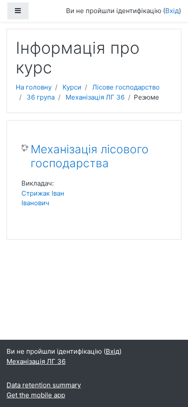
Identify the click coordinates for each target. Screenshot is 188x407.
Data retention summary (44, 385)
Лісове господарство (126, 87)
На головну (34, 87)
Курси (72, 87)
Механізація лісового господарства (90, 156)
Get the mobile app (36, 395)
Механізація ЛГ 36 (95, 97)
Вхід (172, 11)
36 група (41, 97)
